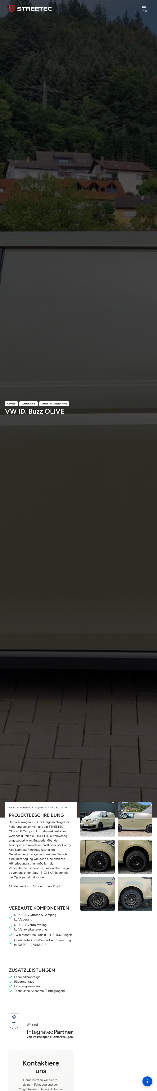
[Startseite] (30, 8)
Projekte (39, 807)
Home (12, 807)
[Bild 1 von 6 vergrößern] (97, 819)
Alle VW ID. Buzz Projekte (48, 886)
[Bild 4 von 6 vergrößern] (135, 857)
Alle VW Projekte (19, 886)
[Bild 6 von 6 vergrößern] (135, 894)
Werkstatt (25, 807)
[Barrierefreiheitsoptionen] (147, 1081)
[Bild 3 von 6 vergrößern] (97, 857)
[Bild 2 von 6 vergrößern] (135, 819)
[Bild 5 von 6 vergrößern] (97, 894)
